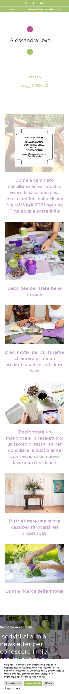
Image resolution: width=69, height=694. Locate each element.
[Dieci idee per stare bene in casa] (34, 251)
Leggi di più (12, 688)
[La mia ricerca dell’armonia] (34, 563)
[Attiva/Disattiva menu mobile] (62, 18)
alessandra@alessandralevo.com (44, 9)
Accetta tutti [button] (33, 683)
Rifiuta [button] (48, 683)
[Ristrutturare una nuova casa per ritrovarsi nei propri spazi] (34, 493)
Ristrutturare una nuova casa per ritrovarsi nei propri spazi (34, 527)
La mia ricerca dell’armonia (34, 591)
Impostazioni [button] (13, 683)
